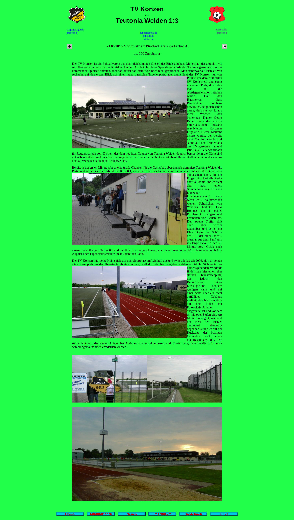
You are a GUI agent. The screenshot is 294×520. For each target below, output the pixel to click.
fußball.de (148, 35)
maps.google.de (75, 29)
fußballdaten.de (148, 32)
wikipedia (221, 29)
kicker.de (148, 39)
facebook (72, 32)
